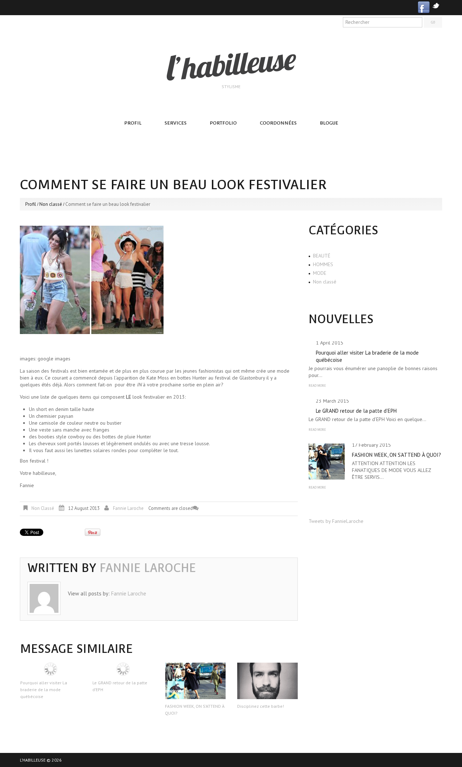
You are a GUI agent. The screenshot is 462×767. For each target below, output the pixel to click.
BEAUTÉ (321, 255)
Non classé (50, 204)
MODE (319, 273)
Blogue (329, 123)
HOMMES (323, 264)
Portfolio (223, 123)
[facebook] (424, 6)
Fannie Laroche (128, 508)
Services (176, 123)
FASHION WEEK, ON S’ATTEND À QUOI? (396, 454)
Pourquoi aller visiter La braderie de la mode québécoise (43, 689)
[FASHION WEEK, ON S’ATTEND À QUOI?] (195, 681)
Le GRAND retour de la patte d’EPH (356, 410)
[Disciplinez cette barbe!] (267, 681)
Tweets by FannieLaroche (336, 521)
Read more (317, 385)
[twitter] (436, 5)
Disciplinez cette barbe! (260, 706)
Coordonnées (278, 123)
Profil (132, 123)
